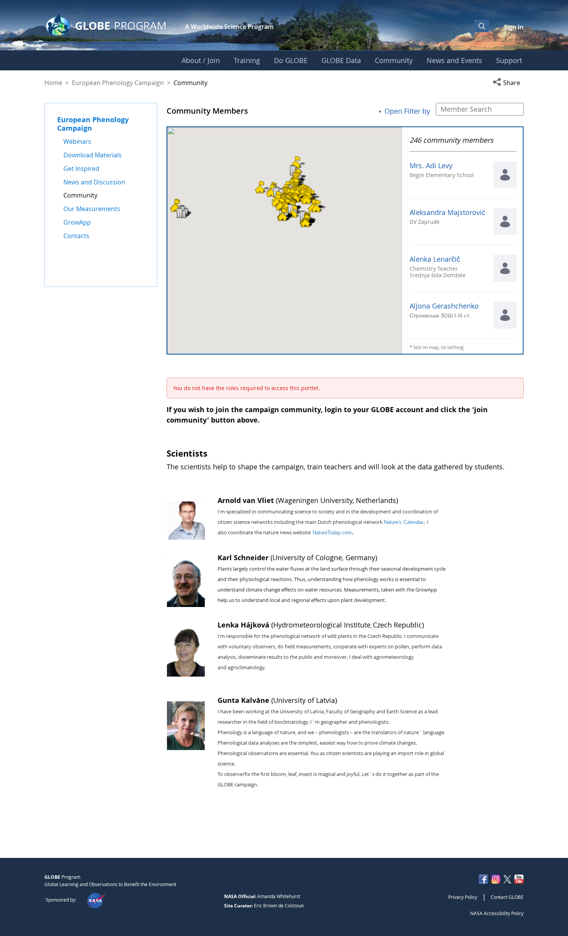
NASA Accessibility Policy (497, 913)
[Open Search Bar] (481, 26)
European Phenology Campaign (118, 82)
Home (53, 82)
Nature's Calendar (403, 522)
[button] (508, 82)
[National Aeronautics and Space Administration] (95, 900)
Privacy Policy (462, 897)
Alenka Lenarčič (435, 259)
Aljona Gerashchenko (444, 306)
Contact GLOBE (507, 897)
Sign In (514, 27)
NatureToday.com (332, 532)
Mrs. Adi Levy (431, 165)
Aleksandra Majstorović (447, 212)
